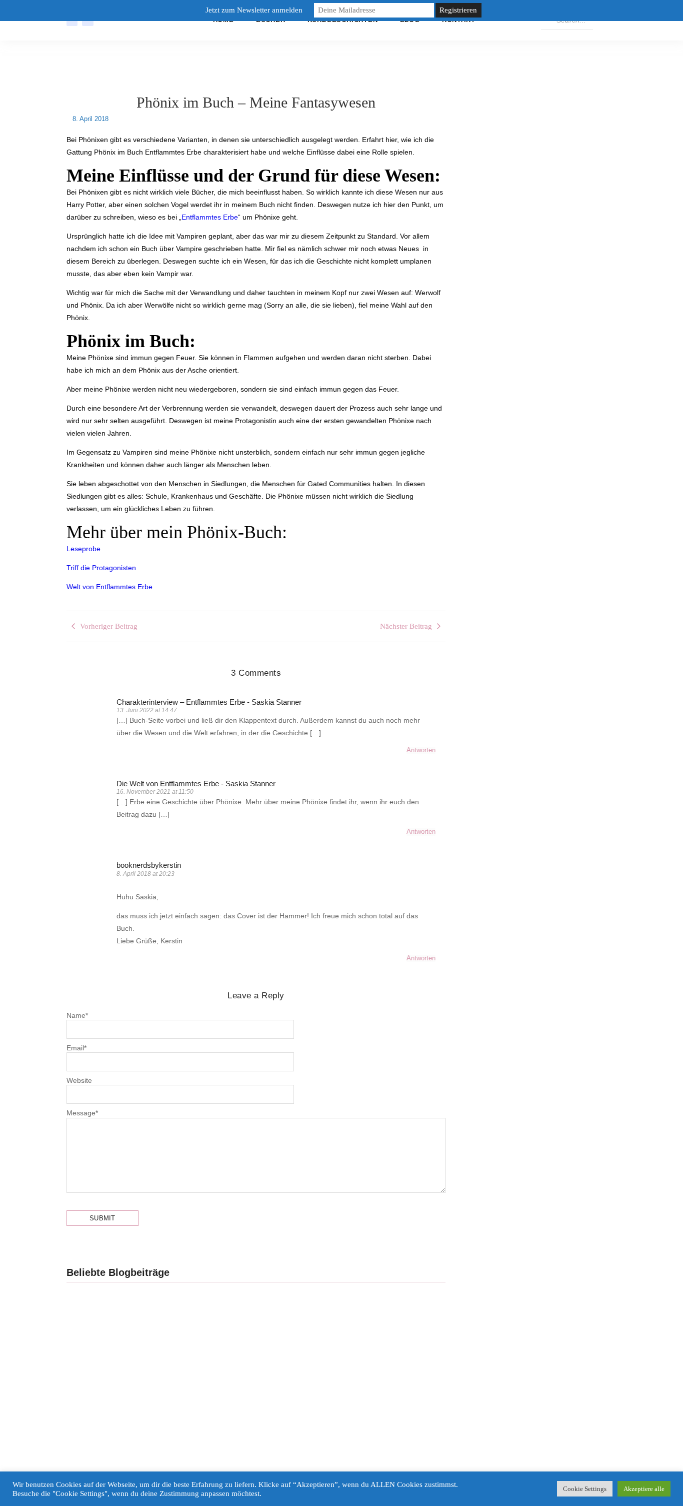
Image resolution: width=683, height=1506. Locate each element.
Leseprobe (83, 549)
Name (77, 1015)
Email (76, 1048)
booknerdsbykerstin (148, 865)
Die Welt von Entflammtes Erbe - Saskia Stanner (196, 783)
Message (82, 1113)
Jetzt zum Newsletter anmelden (254, 10)
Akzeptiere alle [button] (644, 1488)
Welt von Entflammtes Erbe (109, 587)
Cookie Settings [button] (584, 1488)
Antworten (421, 750)
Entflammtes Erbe (210, 217)
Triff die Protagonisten (101, 568)
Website (79, 1080)
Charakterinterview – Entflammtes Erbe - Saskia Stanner (209, 702)
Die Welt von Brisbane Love (337, 1382)
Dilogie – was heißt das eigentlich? (147, 1382)
